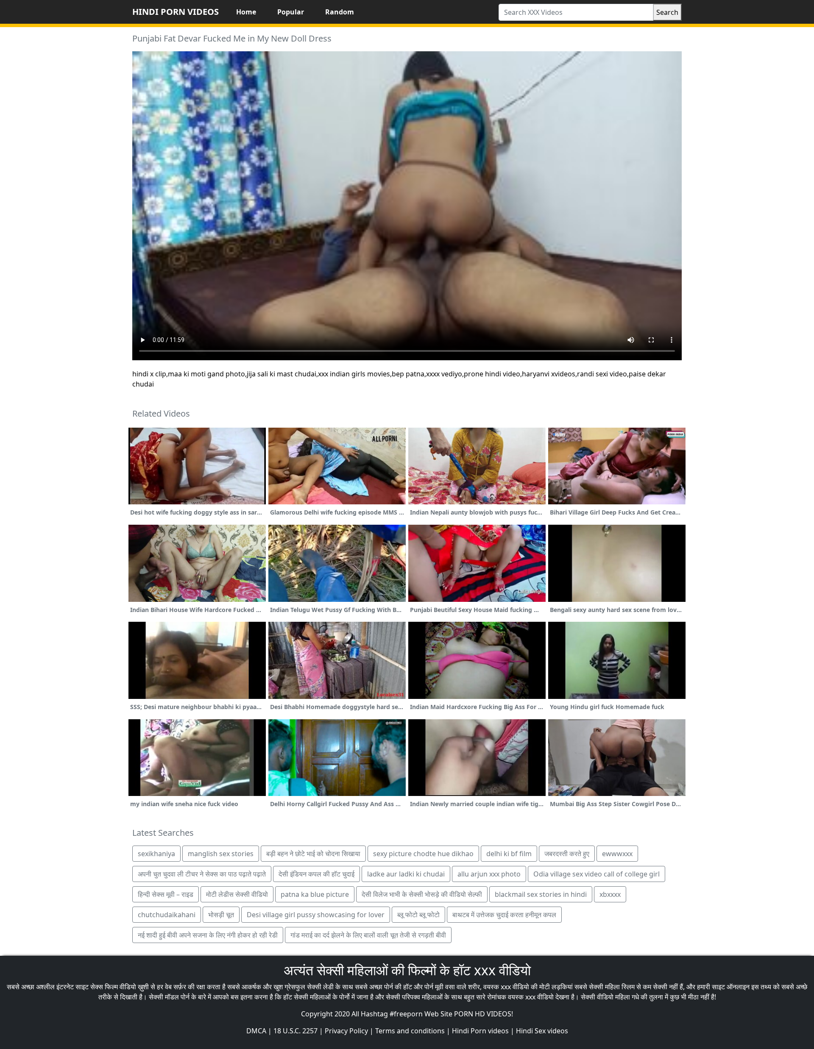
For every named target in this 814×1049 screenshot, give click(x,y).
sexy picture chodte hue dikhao (423, 853)
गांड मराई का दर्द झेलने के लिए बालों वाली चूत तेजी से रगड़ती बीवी (368, 935)
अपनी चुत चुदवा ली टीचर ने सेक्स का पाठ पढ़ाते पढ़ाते (202, 874)
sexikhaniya (156, 853)
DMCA (256, 1030)
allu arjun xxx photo (489, 874)
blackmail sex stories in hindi (541, 894)
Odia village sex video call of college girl (596, 874)
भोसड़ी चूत (221, 914)
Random (339, 12)
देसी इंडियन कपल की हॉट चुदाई (316, 874)
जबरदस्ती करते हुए (566, 853)
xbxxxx (610, 894)
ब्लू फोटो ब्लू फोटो (418, 914)
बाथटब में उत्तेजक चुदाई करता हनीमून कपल (504, 914)
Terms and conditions (410, 1030)
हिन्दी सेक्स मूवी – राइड (165, 894)
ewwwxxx (617, 853)
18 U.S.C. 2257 (295, 1030)
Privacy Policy (346, 1030)
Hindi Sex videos (542, 1030)
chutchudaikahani (166, 914)
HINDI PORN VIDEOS (175, 11)
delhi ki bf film (509, 853)
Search (667, 12)
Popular (290, 12)
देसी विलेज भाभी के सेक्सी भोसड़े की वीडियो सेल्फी (422, 894)
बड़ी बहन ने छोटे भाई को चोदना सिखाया (313, 853)
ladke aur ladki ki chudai (406, 874)
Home (246, 12)
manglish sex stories (221, 853)
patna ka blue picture (315, 894)
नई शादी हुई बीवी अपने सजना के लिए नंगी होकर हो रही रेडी (208, 935)
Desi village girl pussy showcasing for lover (316, 914)
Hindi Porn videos (480, 1030)
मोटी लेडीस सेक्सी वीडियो (237, 894)
